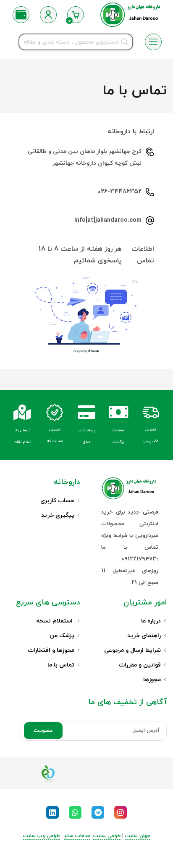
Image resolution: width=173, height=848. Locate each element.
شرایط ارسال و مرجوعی (132, 650)
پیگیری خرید (57, 515)
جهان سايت (137, 835)
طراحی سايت (107, 835)
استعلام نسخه (55, 621)
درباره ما (151, 621)
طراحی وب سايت (41, 835)
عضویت (43, 730)
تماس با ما (60, 665)
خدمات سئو (77, 835)
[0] (75, 14)
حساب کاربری (57, 501)
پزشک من (62, 636)
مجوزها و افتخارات (51, 650)
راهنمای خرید (144, 636)
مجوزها (152, 680)
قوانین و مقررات (140, 665)
